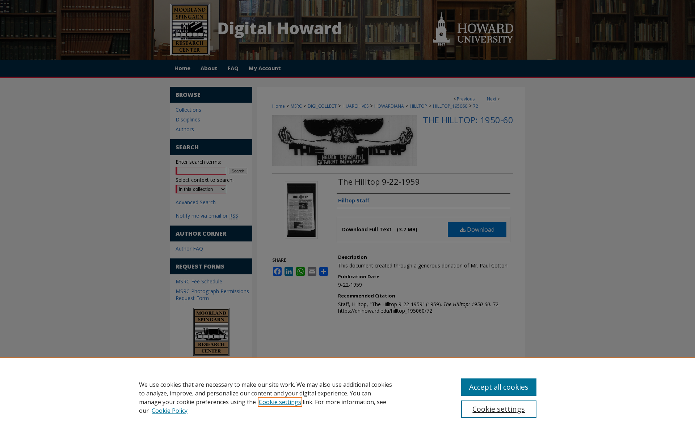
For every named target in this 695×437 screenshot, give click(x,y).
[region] (347, 397)
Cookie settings (280, 402)
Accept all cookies (498, 387)
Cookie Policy (170, 411)
